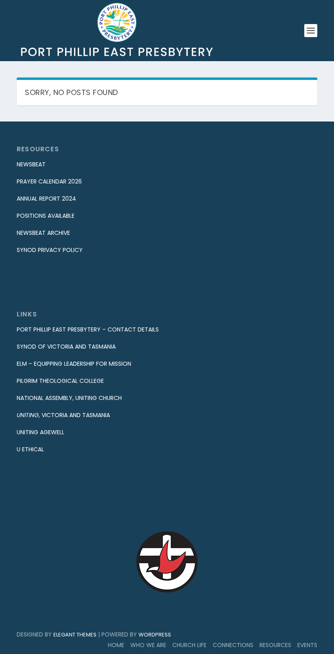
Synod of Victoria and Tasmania (66, 346)
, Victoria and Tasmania (63, 415)
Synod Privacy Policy (50, 250)
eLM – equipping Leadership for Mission (74, 364)
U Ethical (30, 449)
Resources (275, 645)
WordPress (154, 635)
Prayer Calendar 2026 (49, 181)
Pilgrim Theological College (60, 381)
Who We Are (148, 645)
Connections (233, 645)
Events (307, 645)
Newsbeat (31, 164)
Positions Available (46, 216)
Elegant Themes (75, 635)
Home (116, 645)
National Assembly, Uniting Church (69, 398)
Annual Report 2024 (46, 198)
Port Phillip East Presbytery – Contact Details (88, 329)
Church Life (189, 645)
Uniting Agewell (40, 432)
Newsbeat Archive (43, 233)
